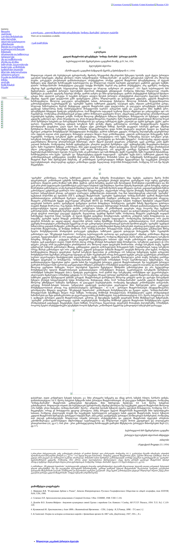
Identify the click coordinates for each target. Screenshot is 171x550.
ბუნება (4, 80)
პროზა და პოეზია (10, 62)
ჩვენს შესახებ (7, 85)
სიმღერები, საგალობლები (14, 64)
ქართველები (7, 57)
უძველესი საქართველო (13, 42)
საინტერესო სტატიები (12, 69)
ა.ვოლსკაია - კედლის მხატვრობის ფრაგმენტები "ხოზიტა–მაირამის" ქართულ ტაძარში (74, 33)
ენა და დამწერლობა (11, 59)
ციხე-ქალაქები (8, 39)
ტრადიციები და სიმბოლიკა (15, 54)
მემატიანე (6, 52)
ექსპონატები (7, 44)
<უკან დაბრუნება (39, 43)
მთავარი (5, 31)
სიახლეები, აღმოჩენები (13, 67)
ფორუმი (5, 82)
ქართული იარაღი (10, 75)
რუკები (4, 87)
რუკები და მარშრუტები (12, 77)
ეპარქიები (6, 34)
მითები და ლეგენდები (12, 47)
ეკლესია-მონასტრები (12, 36)
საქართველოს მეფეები (13, 49)
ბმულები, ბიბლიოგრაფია (14, 72)
